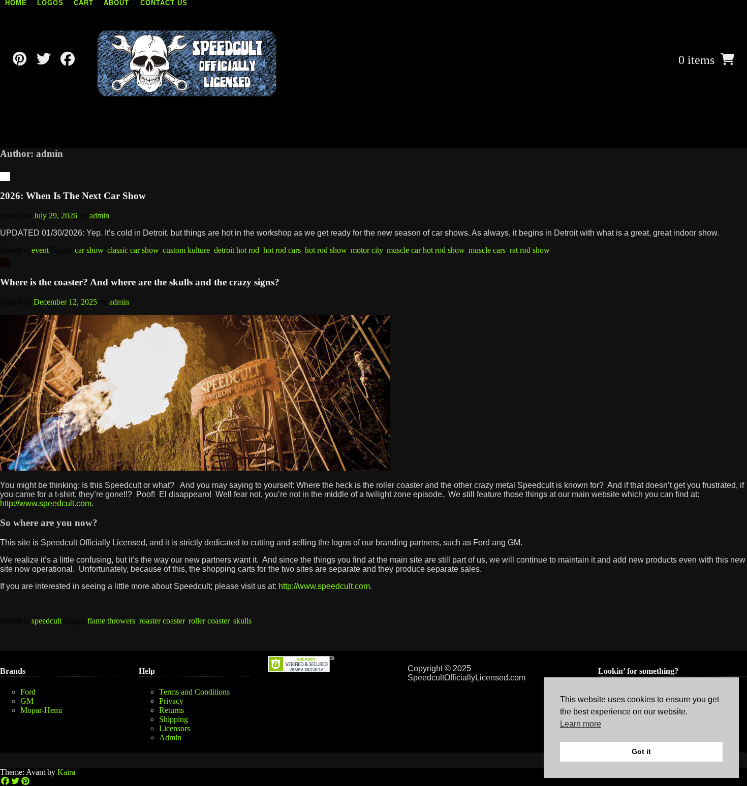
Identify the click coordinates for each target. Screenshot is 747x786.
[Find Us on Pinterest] (20, 59)
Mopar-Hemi (41, 710)
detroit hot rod (236, 250)
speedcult (46, 620)
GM (27, 701)
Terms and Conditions (194, 691)
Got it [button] (641, 751)
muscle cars (487, 250)
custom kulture (186, 250)
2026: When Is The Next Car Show (73, 195)
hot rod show (326, 250)
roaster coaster (161, 620)
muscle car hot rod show (425, 250)
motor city (367, 250)
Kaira (66, 772)
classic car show (133, 250)
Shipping (173, 719)
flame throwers (111, 620)
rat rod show (530, 250)
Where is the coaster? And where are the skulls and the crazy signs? (139, 282)
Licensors (174, 728)
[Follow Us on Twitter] (43, 59)
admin (99, 215)
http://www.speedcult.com (45, 503)
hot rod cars (282, 250)
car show (89, 250)
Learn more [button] (580, 723)
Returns (171, 710)
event (40, 250)
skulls (242, 620)
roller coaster (209, 620)
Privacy (171, 701)
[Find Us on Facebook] (67, 59)
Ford (28, 691)
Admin (170, 737)
